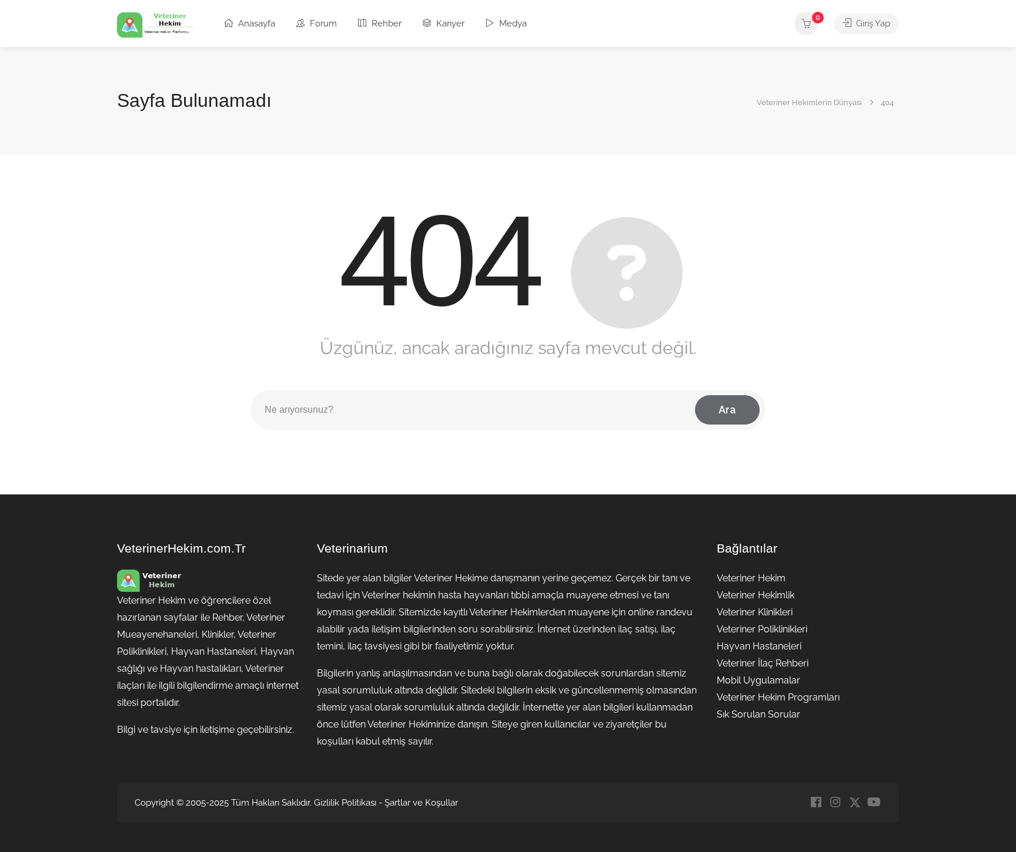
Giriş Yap (872, 23)
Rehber (385, 23)
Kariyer (449, 23)
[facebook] (815, 803)
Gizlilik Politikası (345, 802)
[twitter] (854, 803)
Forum (322, 23)
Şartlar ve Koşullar (421, 802)
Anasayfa (255, 23)
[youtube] (874, 803)
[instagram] (835, 803)
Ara (727, 409)
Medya (512, 23)
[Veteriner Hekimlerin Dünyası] (155, 24)
